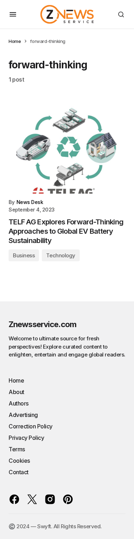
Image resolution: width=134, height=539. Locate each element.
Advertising (23, 414)
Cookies (19, 460)
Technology (60, 255)
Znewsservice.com (42, 324)
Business (24, 255)
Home (15, 41)
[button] (13, 14)
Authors (19, 403)
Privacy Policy (26, 437)
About (16, 391)
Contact (19, 472)
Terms (17, 449)
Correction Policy (31, 426)
